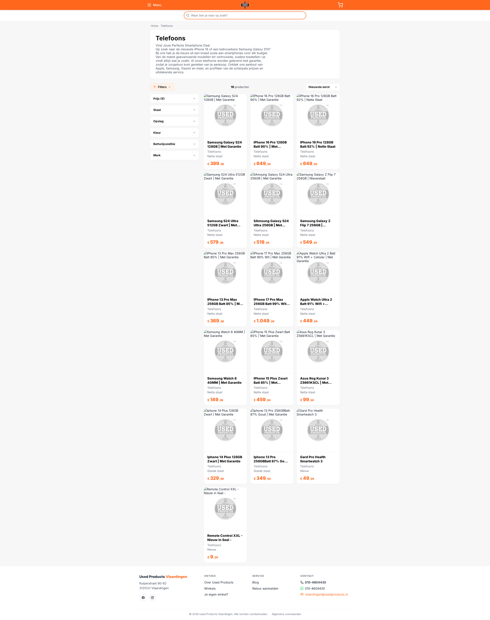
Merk (157, 155)
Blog (255, 582)
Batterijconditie (164, 144)
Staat (157, 110)
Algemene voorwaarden (286, 614)
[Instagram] (152, 597)
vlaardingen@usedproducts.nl (326, 594)
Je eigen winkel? (216, 594)
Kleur (157, 132)
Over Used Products (218, 582)
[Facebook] (143, 597)
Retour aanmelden (265, 588)
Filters (162, 87)
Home (154, 25)
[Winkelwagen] (340, 5)
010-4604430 (315, 582)
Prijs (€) (159, 98)
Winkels (210, 588)
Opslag (158, 121)
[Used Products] (245, 5)
